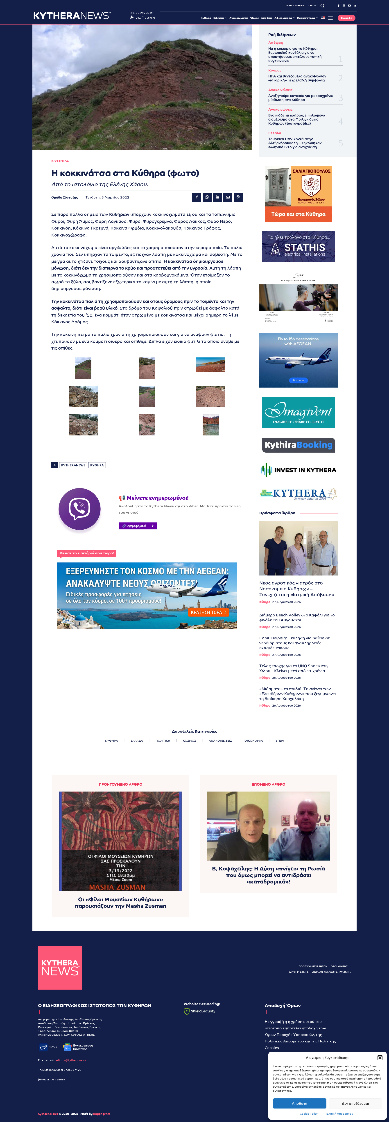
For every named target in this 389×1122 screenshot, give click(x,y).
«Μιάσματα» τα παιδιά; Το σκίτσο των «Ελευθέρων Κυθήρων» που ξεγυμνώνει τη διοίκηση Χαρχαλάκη (297, 694)
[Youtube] (349, 6)
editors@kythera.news (71, 1060)
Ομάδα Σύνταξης (64, 197)
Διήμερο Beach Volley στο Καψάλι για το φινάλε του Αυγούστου (297, 617)
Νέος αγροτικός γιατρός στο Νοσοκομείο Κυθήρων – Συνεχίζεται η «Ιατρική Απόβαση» (296, 588)
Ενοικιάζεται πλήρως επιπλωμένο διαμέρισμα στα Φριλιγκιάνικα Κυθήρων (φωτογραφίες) (296, 119)
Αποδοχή (299, 1103)
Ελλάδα (274, 133)
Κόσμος (274, 70)
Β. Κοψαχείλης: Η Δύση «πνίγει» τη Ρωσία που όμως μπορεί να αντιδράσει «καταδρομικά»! (268, 875)
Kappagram (101, 1113)
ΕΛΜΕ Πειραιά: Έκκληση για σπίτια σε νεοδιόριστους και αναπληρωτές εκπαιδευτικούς (294, 643)
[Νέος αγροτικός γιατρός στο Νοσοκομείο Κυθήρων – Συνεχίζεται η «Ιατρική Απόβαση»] (298, 548)
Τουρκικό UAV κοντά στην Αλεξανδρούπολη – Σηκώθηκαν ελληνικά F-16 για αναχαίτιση (294, 143)
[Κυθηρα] (80, 15)
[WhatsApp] (207, 197)
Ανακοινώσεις (280, 89)
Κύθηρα (264, 602)
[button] (380, 1057)
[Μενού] (330, 18)
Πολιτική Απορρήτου (339, 1113)
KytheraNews (73, 465)
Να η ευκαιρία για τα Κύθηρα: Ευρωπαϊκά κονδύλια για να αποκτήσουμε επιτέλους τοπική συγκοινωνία (295, 54)
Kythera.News (48, 1113)
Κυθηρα (60, 161)
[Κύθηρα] (60, 968)
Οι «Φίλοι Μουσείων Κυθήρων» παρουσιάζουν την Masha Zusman (120, 902)
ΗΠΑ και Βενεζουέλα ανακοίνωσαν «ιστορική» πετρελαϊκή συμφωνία (297, 78)
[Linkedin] (354, 6)
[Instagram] (344, 6)
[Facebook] (338, 6)
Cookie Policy (309, 1113)
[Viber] (238, 197)
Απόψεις (275, 42)
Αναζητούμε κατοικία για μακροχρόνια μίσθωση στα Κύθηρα (300, 98)
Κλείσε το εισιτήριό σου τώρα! (87, 553)
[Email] (227, 197)
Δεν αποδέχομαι (355, 1103)
